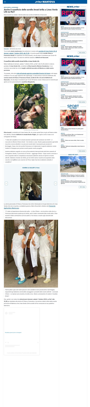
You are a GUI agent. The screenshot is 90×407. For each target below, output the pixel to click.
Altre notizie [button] (82, 52)
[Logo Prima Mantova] (45, 2)
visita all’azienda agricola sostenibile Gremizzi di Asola (33, 73)
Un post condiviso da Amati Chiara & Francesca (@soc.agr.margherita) (22, 352)
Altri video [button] (82, 187)
